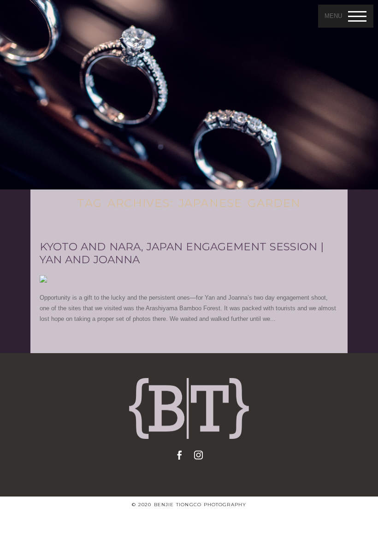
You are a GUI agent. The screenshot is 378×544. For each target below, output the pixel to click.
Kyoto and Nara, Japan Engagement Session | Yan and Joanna (182, 253)
